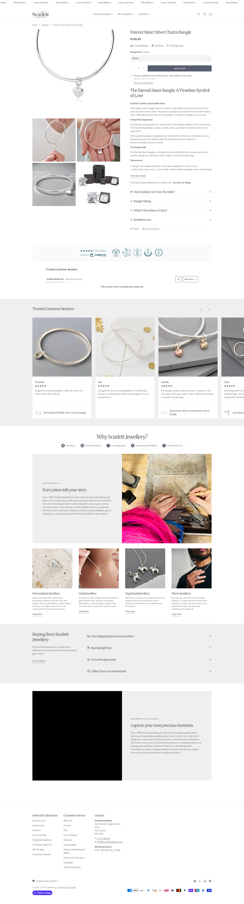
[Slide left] (201, 309)
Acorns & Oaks (39, 835)
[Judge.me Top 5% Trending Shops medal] (159, 253)
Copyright (68, 862)
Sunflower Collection (42, 844)
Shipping (68, 840)
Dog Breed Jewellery (41, 840)
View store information (143, 83)
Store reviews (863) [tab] (74, 279)
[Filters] (179, 279)
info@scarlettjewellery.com (110, 842)
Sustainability (70, 844)
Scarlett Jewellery (48, 887)
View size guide (138, 176)
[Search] (198, 14)
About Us (68, 820)
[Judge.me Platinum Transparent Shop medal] (127, 253)
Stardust (36, 830)
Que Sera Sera (39, 820)
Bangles (45, 25)
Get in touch (38, 661)
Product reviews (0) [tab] (55, 279)
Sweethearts (38, 825)
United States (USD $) (46, 881)
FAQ (65, 830)
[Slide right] (208, 309)
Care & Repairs (71, 835)
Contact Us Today (182, 182)
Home (34, 25)
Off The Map (38, 849)
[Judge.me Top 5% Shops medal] (148, 253)
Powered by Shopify (66, 887)
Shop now (37, 614)
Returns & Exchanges (74, 857)
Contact (67, 825)
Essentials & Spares (41, 854)
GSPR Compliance (72, 867)
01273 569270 (103, 838)
